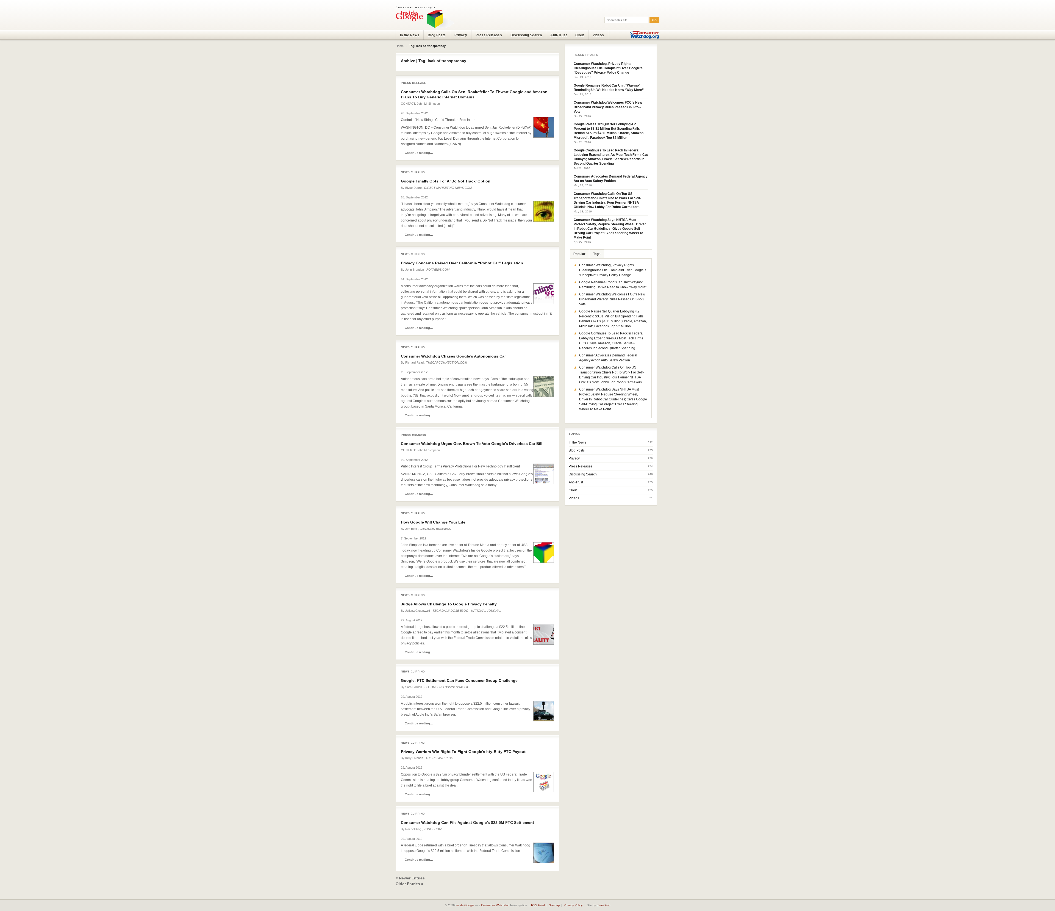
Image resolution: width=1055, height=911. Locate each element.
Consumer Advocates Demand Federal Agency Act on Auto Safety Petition (611, 178)
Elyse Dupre (413, 187)
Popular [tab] (579, 254)
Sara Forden (413, 687)
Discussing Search (526, 35)
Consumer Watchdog (495, 905)
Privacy (460, 35)
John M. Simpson (428, 103)
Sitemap (554, 905)
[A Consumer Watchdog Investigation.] (425, 17)
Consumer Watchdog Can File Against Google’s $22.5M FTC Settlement (467, 822)
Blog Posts (437, 35)
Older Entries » (409, 884)
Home (400, 46)
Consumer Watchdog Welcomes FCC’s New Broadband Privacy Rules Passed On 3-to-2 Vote (608, 107)
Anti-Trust (558, 35)
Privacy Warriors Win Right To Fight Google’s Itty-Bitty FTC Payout (463, 751)
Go (654, 20)
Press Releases (489, 35)
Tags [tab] (597, 254)
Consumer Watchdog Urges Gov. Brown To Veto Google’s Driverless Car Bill (471, 443)
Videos (598, 35)
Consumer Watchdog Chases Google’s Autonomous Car (453, 356)
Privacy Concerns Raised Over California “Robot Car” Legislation (462, 263)
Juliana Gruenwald (417, 610)
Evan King (603, 905)
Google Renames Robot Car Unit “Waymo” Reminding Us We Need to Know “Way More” (609, 88)
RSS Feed (538, 905)
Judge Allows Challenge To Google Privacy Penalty (449, 604)
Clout (579, 35)
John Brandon (414, 269)
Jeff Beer (411, 528)
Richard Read (414, 362)
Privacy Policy (573, 905)
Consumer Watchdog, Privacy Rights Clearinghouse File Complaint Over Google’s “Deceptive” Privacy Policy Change (608, 68)
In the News (409, 35)
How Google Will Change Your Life (433, 522)
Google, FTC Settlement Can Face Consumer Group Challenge (459, 680)
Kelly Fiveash (414, 758)
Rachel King (413, 829)
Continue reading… (419, 152)
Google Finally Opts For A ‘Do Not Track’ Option (445, 181)
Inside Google (465, 905)
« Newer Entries (410, 878)
